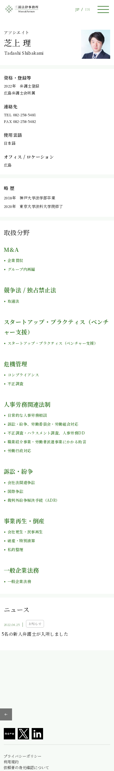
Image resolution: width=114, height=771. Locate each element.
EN (87, 9)
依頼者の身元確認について (26, 767)
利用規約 (11, 762)
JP (77, 9)
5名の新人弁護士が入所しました (35, 634)
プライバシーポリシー (22, 756)
